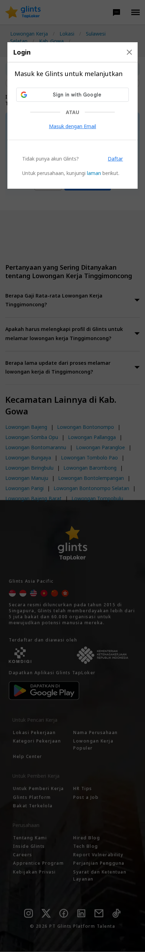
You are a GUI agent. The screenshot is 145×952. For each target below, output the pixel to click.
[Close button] (129, 52)
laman (94, 173)
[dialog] (72, 115)
